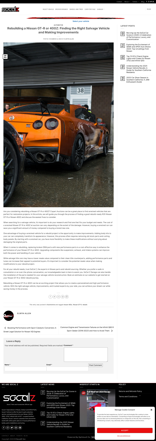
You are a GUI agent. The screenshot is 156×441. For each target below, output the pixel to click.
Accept (124, 430)
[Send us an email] (153, 2)
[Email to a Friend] (59, 297)
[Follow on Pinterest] (20, 427)
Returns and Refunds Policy (130, 391)
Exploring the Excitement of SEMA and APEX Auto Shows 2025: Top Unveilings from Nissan (138, 47)
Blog (142, 2)
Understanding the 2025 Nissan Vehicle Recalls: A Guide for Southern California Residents (138, 69)
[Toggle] (140, 396)
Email (49, 365)
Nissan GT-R (77, 305)
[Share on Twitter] (54, 297)
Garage (100, 9)
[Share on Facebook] (50, 297)
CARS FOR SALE (90, 9)
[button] (151, 410)
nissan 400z (68, 305)
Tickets (134, 2)
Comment (68, 345)
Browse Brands (61, 9)
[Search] (40, 9)
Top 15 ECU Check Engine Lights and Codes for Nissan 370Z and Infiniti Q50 (138, 58)
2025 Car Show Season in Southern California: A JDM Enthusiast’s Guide (137, 80)
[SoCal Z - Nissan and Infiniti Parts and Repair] (10, 9)
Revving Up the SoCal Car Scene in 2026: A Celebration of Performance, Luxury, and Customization (138, 36)
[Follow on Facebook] (146, 2)
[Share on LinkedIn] (67, 297)
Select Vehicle (48, 9)
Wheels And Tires (76, 9)
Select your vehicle (80, 21)
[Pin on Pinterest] (63, 297)
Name (7, 365)
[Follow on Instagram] (148, 2)
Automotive (58, 25)
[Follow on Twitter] (151, 2)
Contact (119, 2)
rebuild (84, 305)
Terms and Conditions (128, 396)
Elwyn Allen (69, 39)
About (126, 2)
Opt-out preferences (123, 436)
